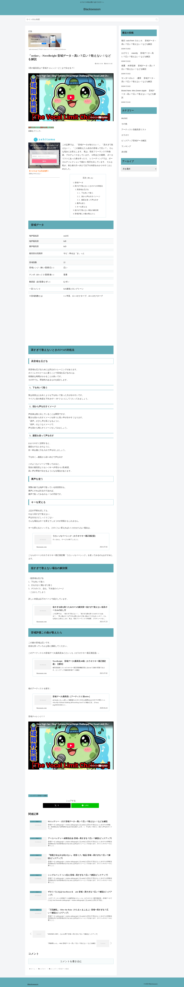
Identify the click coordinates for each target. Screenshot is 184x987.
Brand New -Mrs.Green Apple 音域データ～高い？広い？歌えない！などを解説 (138, 94)
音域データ (79, 183)
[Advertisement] (71, 324)
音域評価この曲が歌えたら (85, 214)
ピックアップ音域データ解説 (38, 795)
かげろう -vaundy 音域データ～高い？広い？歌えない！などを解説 (137, 55)
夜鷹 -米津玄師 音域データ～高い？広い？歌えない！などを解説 (138, 67)
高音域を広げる (83, 190)
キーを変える (82, 207)
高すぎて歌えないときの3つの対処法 (89, 186)
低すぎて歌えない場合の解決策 (86, 210)
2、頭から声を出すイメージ (89, 196)
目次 (85, 178)
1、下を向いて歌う (86, 193)
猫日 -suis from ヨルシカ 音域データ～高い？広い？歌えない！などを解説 (138, 42)
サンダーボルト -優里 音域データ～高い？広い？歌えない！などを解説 (138, 80)
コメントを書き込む (71, 961)
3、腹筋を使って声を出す (88, 200)
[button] (157, 19)
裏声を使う (81, 203)
